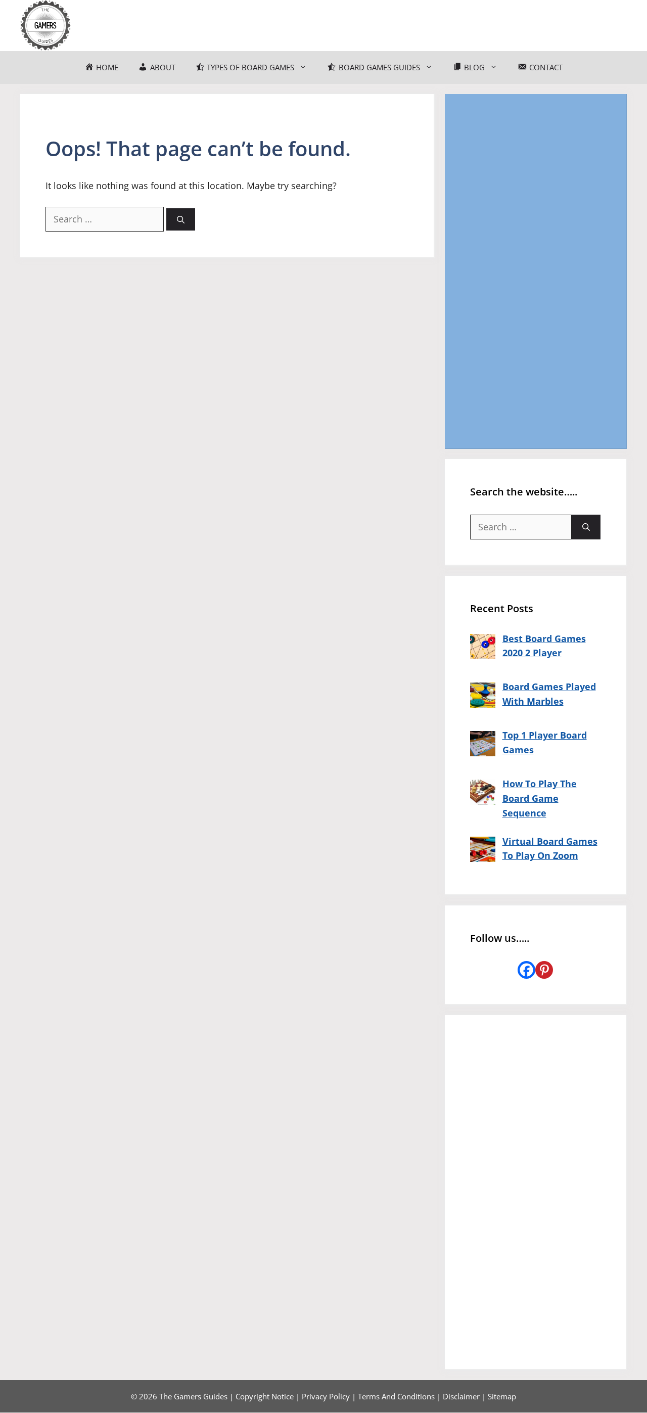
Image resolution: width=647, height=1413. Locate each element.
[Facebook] (526, 970)
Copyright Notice (265, 1396)
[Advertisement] (535, 271)
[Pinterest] (544, 970)
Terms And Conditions (396, 1396)
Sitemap (502, 1396)
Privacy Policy (326, 1396)
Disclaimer (461, 1396)
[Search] (180, 219)
